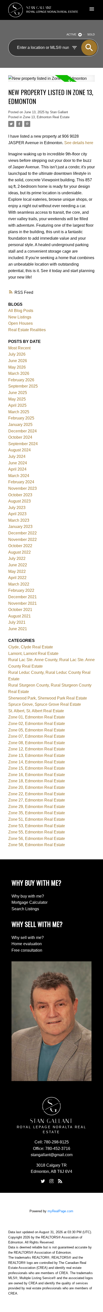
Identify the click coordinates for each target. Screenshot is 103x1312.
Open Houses (20, 323)
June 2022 (17, 565)
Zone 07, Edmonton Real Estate (36, 736)
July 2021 (17, 622)
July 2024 (17, 456)
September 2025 (23, 386)
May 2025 (17, 399)
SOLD (91, 34)
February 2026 (21, 380)
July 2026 (17, 354)
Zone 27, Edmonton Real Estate (36, 800)
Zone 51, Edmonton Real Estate (36, 819)
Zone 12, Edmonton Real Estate (36, 749)
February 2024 (21, 482)
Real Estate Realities (27, 330)
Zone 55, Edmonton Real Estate (36, 832)
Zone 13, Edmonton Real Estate (46, 117)
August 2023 (19, 501)
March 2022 (18, 584)
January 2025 (20, 424)
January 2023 (20, 526)
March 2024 (18, 476)
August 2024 (19, 450)
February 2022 (21, 590)
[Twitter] (43, 1181)
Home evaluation (27, 944)
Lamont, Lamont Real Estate (33, 653)
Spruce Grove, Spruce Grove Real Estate (44, 704)
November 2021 (22, 603)
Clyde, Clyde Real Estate (30, 647)
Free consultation (27, 950)
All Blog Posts (20, 310)
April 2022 (17, 578)
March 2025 (18, 412)
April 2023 (17, 514)
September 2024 (23, 444)
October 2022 (20, 546)
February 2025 (21, 418)
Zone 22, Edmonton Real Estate (36, 794)
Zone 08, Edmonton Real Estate (36, 743)
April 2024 (17, 469)
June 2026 (17, 361)
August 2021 (19, 616)
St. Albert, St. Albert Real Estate (36, 711)
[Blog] (60, 1181)
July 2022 (17, 558)
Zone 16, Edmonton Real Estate (36, 775)
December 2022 (22, 533)
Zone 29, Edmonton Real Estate (36, 807)
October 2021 (20, 609)
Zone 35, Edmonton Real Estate (36, 813)
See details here (78, 142)
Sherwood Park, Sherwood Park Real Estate (47, 698)
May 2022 (17, 571)
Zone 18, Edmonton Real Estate (36, 781)
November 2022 (22, 539)
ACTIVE (71, 34)
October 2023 (20, 495)
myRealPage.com (60, 1211)
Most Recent (19, 348)
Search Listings (25, 909)
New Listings (19, 317)
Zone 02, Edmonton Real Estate (36, 723)
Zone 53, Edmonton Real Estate (36, 826)
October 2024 (20, 437)
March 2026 (18, 373)
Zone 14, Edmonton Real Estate (36, 762)
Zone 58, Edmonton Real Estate (36, 845)
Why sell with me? (28, 937)
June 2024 (17, 463)
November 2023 (22, 488)
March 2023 (18, 520)
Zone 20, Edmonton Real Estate (36, 787)
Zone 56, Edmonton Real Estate (36, 838)
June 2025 (17, 393)
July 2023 (17, 507)
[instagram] (51, 1181)
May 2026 (17, 367)
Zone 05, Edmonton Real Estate (36, 730)
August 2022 (19, 552)
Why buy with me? (28, 896)
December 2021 (22, 597)
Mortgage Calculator (30, 902)
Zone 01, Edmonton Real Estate (36, 717)
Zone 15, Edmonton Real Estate (36, 768)
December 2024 (22, 431)
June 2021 (17, 629)
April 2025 (17, 405)
